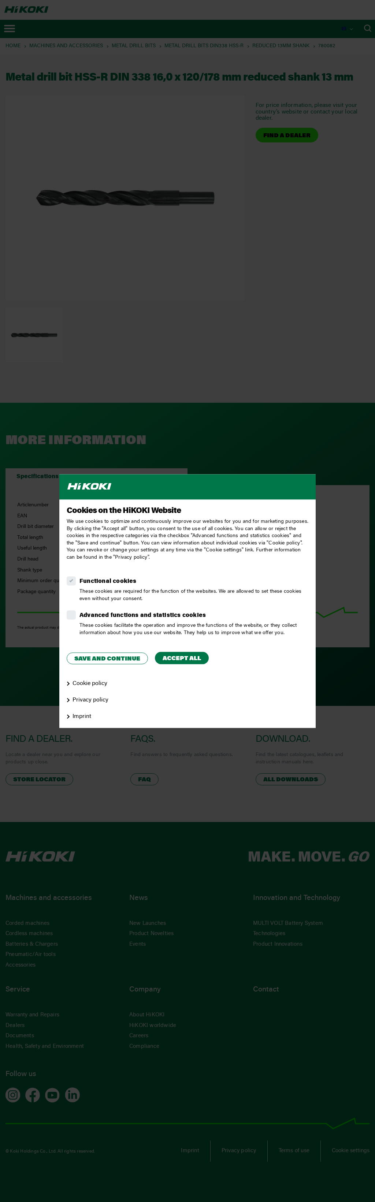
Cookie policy (90, 683)
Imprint (82, 716)
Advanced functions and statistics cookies (142, 615)
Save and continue (107, 659)
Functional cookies (108, 581)
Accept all (182, 659)
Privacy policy (90, 700)
